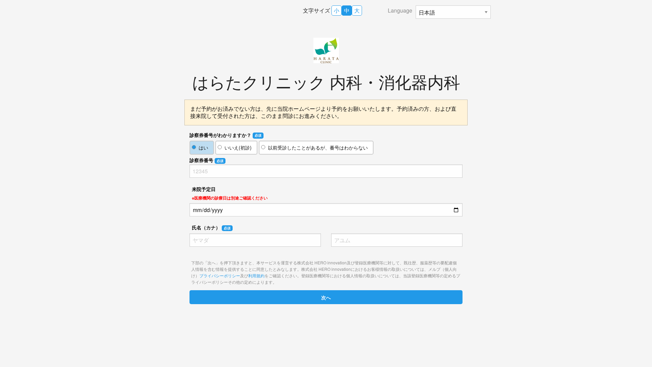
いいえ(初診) (238, 147)
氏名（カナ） (211, 227)
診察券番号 (206, 160)
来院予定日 (230, 193)
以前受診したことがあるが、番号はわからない (318, 147)
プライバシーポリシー (219, 275)
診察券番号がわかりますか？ (225, 135)
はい (203, 147)
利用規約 (256, 275)
